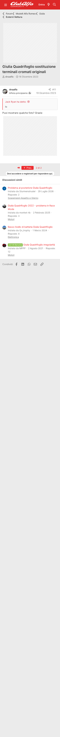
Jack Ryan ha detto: (15, 101)
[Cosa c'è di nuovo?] (48, 4)
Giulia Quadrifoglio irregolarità (32, 244)
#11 (54, 89)
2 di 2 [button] (39, 167)
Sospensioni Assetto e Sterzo (23, 198)
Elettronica (13, 237)
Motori (11, 219)
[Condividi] (49, 89)
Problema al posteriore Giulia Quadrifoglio (30, 187)
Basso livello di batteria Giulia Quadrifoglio (30, 226)
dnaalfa (9, 76)
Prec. (29, 167)
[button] (5, 5)
